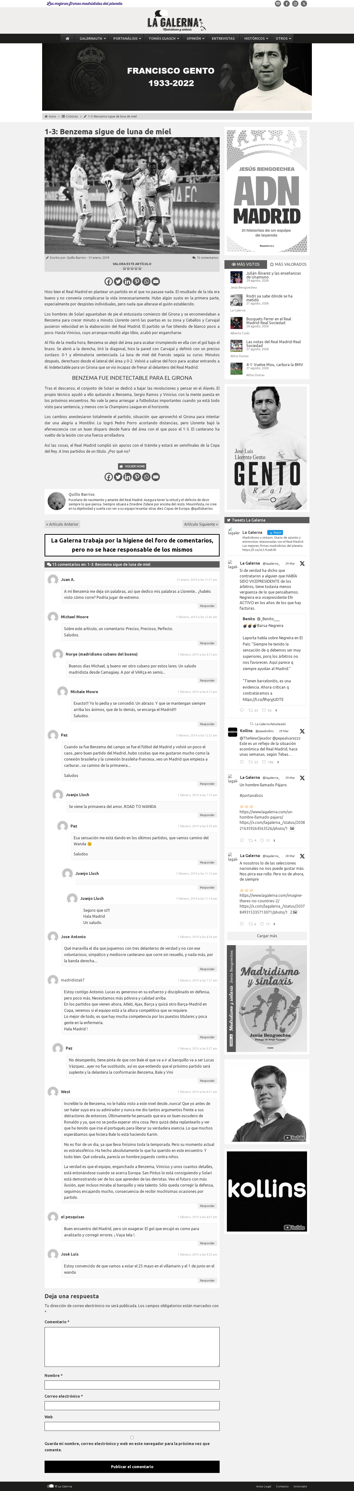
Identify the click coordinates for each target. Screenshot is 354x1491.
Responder (207, 605)
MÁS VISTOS (248, 264)
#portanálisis (251, 795)
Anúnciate (300, 1486)
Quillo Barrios (76, 257)
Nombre (54, 1375)
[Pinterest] (137, 281)
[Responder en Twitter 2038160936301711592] (242, 762)
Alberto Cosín (239, 333)
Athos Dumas (239, 356)
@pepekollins (265, 731)
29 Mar (290, 563)
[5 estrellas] (140, 268)
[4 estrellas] (136, 268)
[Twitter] (118, 281)
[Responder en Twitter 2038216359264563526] (242, 841)
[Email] (155, 281)
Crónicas (72, 116)
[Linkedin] (127, 281)
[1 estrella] (124, 268)
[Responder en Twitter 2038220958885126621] (242, 711)
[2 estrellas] (128, 268)
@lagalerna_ (271, 563)
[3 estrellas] (132, 268)
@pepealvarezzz (286, 738)
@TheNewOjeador (255, 738)
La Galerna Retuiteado (270, 724)
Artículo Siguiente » (201, 524)
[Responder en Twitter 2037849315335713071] (242, 924)
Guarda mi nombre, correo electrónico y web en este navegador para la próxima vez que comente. (127, 1446)
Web (49, 1417)
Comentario (57, 1322)
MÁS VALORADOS (290, 264)
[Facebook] (109, 281)
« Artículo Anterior (62, 524)
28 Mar (290, 856)
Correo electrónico (64, 1396)
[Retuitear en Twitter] (251, 724)
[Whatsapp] (146, 281)
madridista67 (73, 980)
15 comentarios (207, 257)
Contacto (282, 1486)
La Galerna (237, 310)
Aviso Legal (263, 1486)
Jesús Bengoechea (243, 287)
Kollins (246, 731)
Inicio (52, 116)
